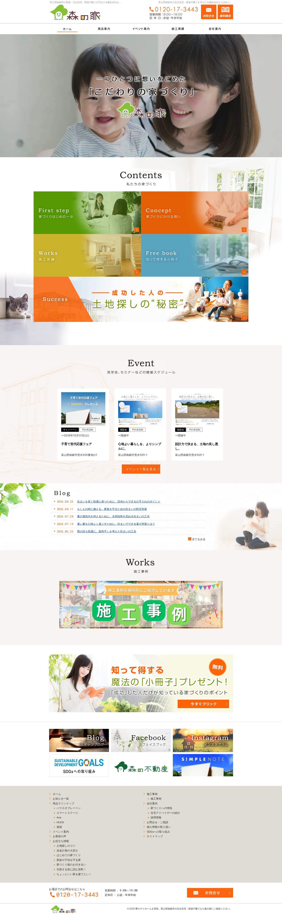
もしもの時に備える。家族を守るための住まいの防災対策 (112, 509)
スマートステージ (67, 812)
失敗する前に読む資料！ (71, 869)
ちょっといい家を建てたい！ (74, 874)
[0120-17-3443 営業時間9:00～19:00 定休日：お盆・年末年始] (173, 13)
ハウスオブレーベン (69, 808)
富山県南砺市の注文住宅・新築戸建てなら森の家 (186, 908)
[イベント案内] (141, 29)
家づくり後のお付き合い (71, 864)
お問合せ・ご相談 (157, 822)
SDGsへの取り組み (158, 831)
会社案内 (152, 803)
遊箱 (59, 826)
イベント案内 (61, 831)
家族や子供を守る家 (69, 859)
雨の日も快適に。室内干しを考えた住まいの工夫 (106, 531)
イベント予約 (266, 42)
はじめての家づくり (69, 855)
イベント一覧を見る (141, 469)
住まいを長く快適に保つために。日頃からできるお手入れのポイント (118, 501)
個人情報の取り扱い (159, 826)
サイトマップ (155, 836)
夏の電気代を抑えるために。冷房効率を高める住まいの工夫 (113, 516)
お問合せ (208, 12)
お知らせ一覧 (61, 798)
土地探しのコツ (66, 845)
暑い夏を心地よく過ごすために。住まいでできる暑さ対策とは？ (116, 523)
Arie (59, 817)
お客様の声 (59, 836)
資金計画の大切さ (67, 850)
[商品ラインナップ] (104, 29)
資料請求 (225, 12)
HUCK (60, 822)
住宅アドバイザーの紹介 (165, 812)
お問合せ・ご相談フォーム (210, 893)
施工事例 (152, 794)
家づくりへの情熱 (161, 808)
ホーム (57, 794)
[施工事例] (177, 29)
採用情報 (156, 817)
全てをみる (196, 539)
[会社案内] (214, 29)
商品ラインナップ (63, 803)
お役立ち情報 (61, 841)
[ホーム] (67, 29)
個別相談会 (266, 67)
